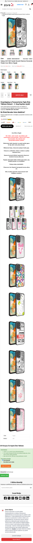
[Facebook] (5, 498)
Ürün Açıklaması (7, 126)
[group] (16, 32)
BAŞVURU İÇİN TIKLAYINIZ (12, 109)
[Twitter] (9, 498)
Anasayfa (3, 13)
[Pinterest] (23, 498)
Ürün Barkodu (6, 460)
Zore (2, 58)
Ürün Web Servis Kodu (8, 462)
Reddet (14, 529)
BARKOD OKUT (20, 4)
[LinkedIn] (27, 498)
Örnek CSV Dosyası (6, 466)
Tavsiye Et (18, 126)
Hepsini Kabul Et (16, 539)
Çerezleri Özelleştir (16, 535)
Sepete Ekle (20, 95)
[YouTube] (20, 498)
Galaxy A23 (15, 13)
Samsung (9, 13)
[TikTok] (16, 498)
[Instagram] (12, 498)
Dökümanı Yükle (4, 475)
